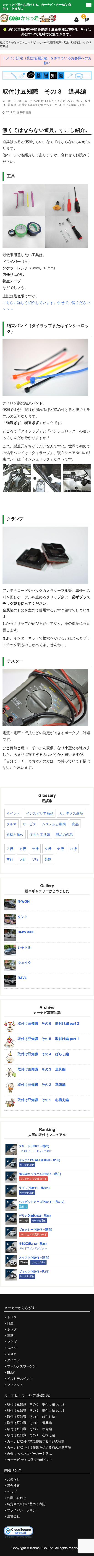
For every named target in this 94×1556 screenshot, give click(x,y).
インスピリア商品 (39, 813)
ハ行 (73, 848)
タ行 (47, 848)
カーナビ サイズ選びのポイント (30, 1459)
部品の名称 (64, 834)
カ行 (22, 848)
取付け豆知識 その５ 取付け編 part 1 (35, 1410)
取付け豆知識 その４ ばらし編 (31, 1416)
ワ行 (35, 859)
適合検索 (13, 1485)
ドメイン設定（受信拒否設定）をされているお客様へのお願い (47, 60)
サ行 (35, 848)
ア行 (9, 848)
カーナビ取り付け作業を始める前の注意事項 (39, 1447)
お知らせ (13, 1479)
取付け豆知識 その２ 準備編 (29, 1429)
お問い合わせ (16, 1498)
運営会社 (13, 1516)
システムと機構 (54, 823)
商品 (75, 823)
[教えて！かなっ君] (28, 18)
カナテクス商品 (71, 813)
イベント (13, 813)
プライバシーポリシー (23, 1510)
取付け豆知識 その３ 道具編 (29, 1423)
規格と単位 (15, 834)
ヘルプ (12, 1491)
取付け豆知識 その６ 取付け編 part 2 (35, 1404)
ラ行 (22, 859)
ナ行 (60, 848)
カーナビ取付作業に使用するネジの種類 (36, 1441)
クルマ (11, 823)
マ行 (9, 859)
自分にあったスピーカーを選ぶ (29, 1453)
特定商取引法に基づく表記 (26, 1504)
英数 (47, 859)
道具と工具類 (39, 834)
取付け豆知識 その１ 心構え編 (31, 1435)
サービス (29, 823)
